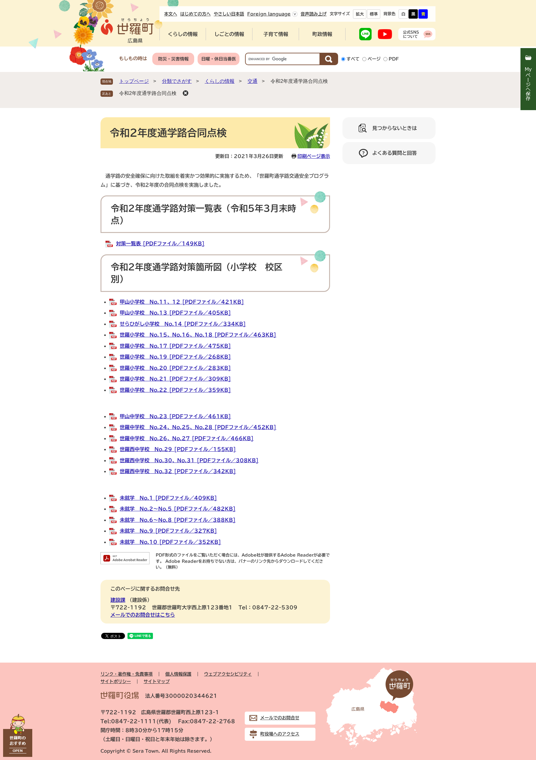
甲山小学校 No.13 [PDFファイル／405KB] (175, 312)
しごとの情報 (229, 34)
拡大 (360, 14)
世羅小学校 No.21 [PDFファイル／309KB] (175, 378)
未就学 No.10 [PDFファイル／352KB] (170, 541)
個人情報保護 (178, 674)
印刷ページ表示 (313, 156)
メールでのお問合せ (279, 718)
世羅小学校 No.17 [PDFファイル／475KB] (175, 345)
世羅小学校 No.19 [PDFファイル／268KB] (175, 356)
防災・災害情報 (173, 59)
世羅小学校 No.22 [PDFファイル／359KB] (175, 389)
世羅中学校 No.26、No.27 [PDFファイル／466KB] (187, 438)
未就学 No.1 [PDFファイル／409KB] (168, 497)
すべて (353, 59)
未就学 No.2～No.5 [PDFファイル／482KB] (178, 508)
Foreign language (269, 14)
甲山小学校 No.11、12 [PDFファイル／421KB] (182, 301)
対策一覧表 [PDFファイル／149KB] (160, 243)
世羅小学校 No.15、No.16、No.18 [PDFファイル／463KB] (198, 334)
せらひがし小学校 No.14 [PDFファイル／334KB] (183, 323)
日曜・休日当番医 (218, 59)
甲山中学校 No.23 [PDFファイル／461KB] (175, 416)
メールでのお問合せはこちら (142, 614)
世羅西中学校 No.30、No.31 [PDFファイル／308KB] (189, 460)
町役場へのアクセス (279, 734)
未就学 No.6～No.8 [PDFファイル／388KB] (178, 519)
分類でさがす (177, 81)
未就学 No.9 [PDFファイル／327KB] (168, 530)
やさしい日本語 (229, 14)
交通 (252, 81)
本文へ (170, 14)
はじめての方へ (195, 14)
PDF (394, 59)
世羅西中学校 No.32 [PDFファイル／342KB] (178, 471)
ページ (374, 59)
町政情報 (322, 34)
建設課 (117, 599)
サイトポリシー (115, 681)
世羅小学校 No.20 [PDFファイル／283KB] (175, 367)
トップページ (134, 81)
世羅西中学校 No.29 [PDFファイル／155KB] (178, 449)
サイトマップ (157, 681)
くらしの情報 (183, 34)
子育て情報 (275, 34)
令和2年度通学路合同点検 (147, 93)
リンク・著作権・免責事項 (126, 674)
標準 (374, 14)
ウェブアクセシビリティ (228, 674)
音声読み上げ (314, 14)
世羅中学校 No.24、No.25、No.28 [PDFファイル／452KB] (198, 427)
